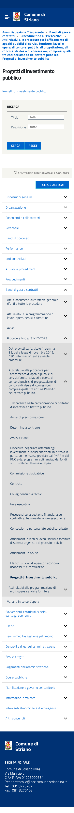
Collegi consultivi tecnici (26, 494)
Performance (14, 248)
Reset (32, 145)
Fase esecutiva (20, 504)
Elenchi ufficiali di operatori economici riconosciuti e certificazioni (35, 565)
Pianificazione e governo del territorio (30, 687)
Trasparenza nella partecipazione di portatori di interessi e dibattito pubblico (39, 405)
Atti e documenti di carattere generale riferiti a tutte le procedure (32, 301)
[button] (65, 197)
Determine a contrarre (25, 427)
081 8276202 (21, 786)
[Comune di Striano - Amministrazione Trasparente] (16, 16)
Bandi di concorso (17, 238)
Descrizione (18, 127)
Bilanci (10, 626)
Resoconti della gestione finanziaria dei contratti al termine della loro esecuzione (37, 516)
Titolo (14, 117)
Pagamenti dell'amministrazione (27, 667)
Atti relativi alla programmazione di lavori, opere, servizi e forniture (30, 316)
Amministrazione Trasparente (23, 32)
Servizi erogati (15, 656)
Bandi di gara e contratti (22, 289)
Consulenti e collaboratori (23, 217)
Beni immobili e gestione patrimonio (29, 636)
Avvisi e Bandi (19, 437)
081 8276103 (22, 790)
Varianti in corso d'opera (23, 601)
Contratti (16, 483)
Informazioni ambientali (21, 697)
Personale (12, 228)
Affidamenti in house (24, 552)
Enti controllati (16, 258)
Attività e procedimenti (21, 269)
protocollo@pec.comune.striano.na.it (39, 781)
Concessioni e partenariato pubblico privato (39, 528)
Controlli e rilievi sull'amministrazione (30, 646)
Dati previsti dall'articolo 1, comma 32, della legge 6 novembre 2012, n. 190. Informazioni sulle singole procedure (33, 354)
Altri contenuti (15, 718)
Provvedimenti (15, 279)
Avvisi (11, 328)
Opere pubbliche (16, 677)
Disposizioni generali (19, 197)
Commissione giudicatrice (27, 473)
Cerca (15, 145)
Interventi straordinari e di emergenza (31, 708)
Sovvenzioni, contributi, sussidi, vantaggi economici (26, 613)
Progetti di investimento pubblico (26, 58)
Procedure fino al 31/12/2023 (42, 35)
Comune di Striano (34, 17)
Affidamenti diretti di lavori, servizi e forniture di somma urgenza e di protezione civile (40, 540)
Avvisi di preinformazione (27, 417)
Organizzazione (16, 207)
